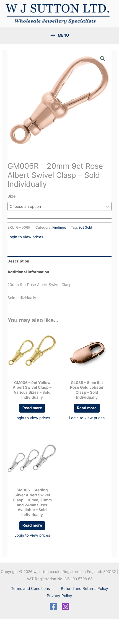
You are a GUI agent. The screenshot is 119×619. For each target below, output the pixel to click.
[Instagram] (65, 606)
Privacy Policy (59, 595)
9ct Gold (85, 227)
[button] (103, 59)
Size (11, 196)
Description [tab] (18, 261)
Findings (59, 227)
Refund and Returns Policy (84, 588)
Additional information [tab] (28, 272)
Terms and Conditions (30, 588)
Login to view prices (25, 237)
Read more (32, 408)
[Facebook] (53, 606)
